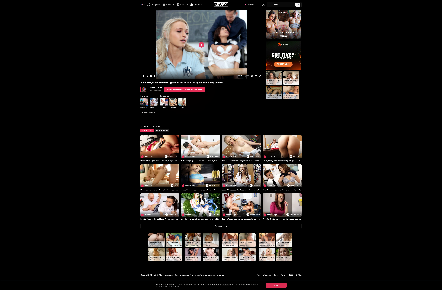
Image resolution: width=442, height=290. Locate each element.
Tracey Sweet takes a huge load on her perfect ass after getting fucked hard (253, 161)
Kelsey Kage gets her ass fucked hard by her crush (201, 161)
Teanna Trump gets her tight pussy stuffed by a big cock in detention (249, 219)
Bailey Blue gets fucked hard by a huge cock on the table (286, 161)
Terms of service (264, 275)
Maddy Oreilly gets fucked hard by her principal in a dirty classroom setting (170, 161)
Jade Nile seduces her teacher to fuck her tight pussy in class (246, 190)
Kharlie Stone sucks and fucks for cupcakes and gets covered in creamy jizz (170, 219)
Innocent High (156, 87)
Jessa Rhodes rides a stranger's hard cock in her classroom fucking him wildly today (215, 190)
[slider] (195, 76)
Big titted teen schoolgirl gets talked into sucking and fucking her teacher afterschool (297, 190)
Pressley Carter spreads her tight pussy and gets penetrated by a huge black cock (296, 219)
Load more (222, 226)
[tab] (147, 130)
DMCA (299, 275)
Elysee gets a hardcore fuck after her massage (159, 190)
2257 (291, 275)
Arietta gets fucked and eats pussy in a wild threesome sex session (208, 219)
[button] (201, 112)
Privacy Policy (280, 275)
